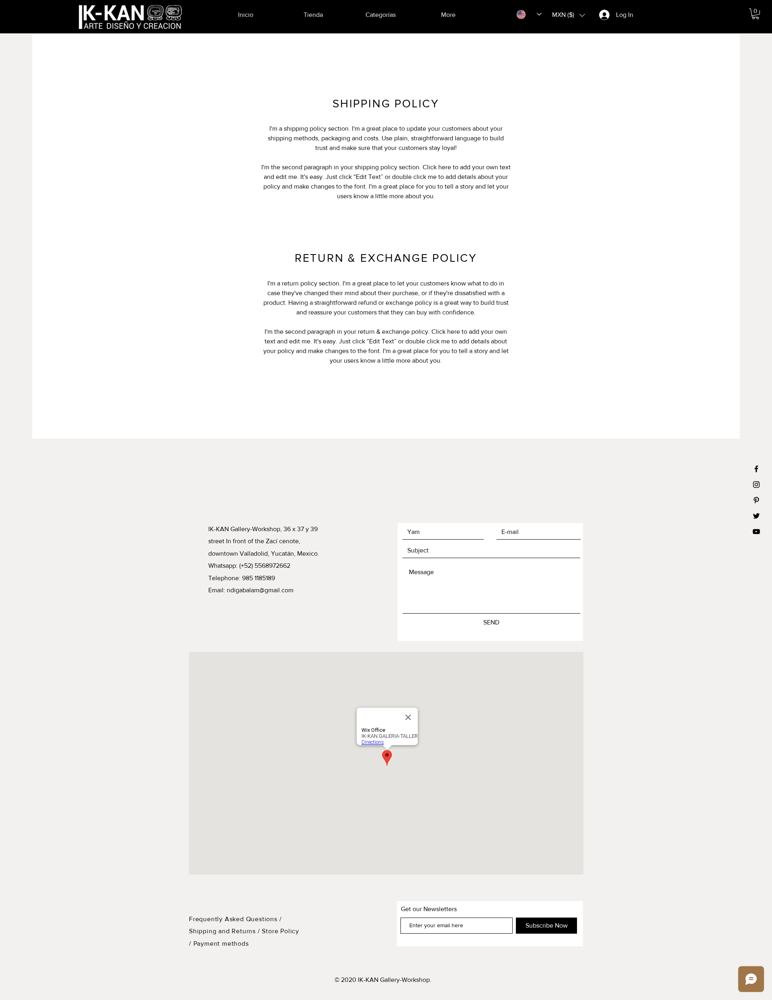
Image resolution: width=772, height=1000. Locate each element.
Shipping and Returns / (224, 931)
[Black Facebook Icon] (756, 468)
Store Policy (280, 931)
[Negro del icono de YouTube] (756, 531)
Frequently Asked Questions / (235, 919)
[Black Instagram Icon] (756, 484)
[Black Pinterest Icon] (756, 500)
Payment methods (221, 943)
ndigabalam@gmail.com (260, 590)
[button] (755, 13)
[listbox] (568, 15)
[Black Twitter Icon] (756, 515)
